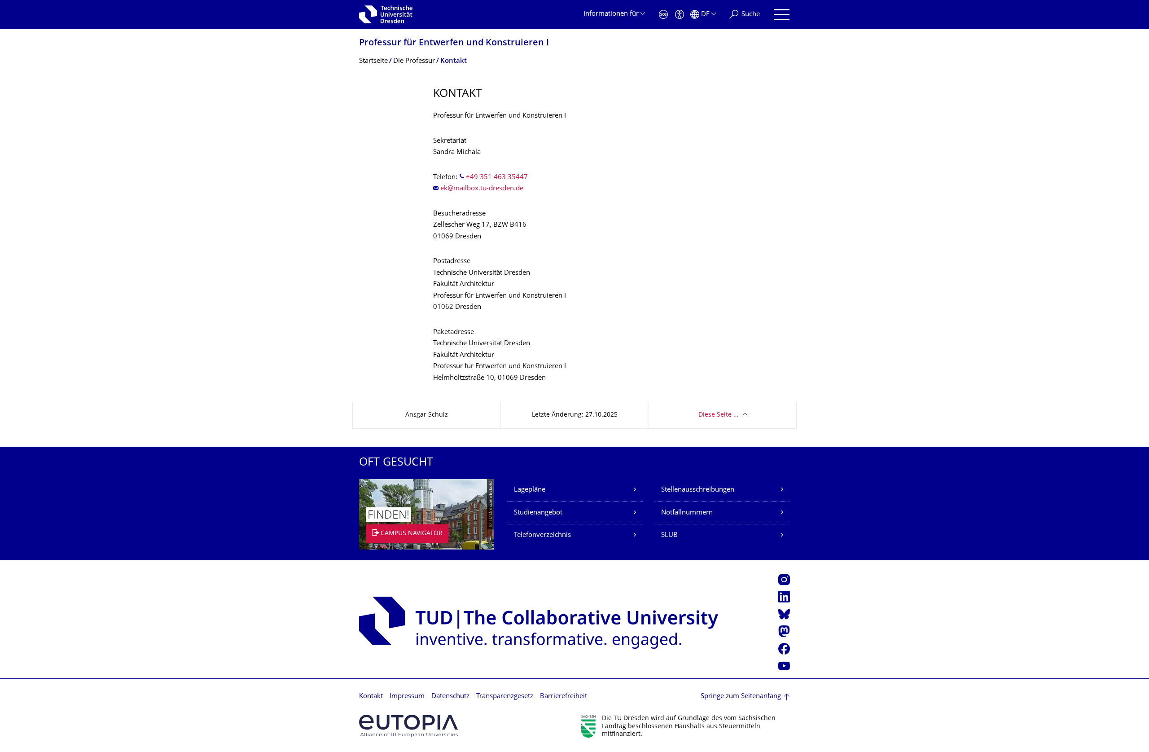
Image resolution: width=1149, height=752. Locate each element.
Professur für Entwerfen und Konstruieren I (454, 43)
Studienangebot (538, 513)
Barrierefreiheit (563, 696)
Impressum (407, 696)
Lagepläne (529, 490)
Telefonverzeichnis (542, 535)
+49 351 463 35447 (497, 177)
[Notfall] (663, 14)
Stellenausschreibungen (697, 490)
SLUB (669, 535)
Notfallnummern (687, 513)
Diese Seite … (718, 415)
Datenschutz (450, 696)
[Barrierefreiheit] (679, 14)
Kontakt (371, 696)
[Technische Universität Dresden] (385, 14)
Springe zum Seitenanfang (741, 696)
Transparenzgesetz (504, 696)
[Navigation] (781, 14)
